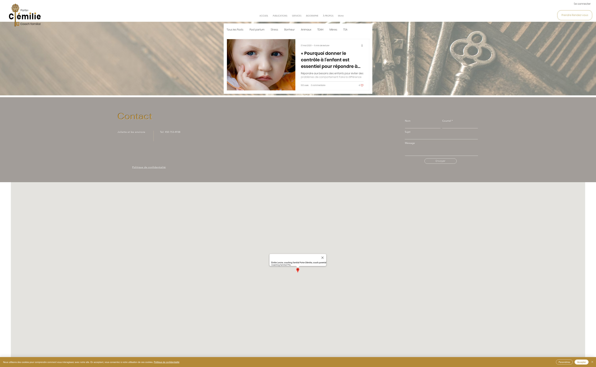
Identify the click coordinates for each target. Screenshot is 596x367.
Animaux (306, 29)
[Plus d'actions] (363, 45)
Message (410, 143)
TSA (345, 29)
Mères (333, 29)
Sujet (407, 132)
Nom (408, 121)
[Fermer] (592, 362)
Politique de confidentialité (166, 362)
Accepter (581, 362)
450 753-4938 (172, 131)
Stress (274, 29)
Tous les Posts (235, 29)
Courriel (446, 121)
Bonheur (289, 29)
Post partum (257, 29)
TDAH (320, 29)
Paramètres (564, 362)
